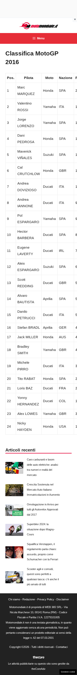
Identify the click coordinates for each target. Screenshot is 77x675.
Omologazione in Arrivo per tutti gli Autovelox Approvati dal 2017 (43, 509)
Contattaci (62, 646)
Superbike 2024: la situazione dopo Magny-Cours (41, 529)
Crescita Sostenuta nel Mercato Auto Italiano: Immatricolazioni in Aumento (43, 489)
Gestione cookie (68, 672)
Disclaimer (62, 599)
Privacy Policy (45, 599)
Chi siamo (14, 599)
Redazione (28, 599)
